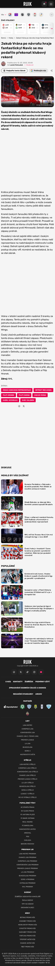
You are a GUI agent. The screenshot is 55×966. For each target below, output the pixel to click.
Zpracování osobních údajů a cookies (27, 688)
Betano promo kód (27, 917)
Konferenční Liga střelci (27, 772)
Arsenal (27, 833)
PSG (27, 836)
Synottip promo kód (27, 928)
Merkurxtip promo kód (27, 925)
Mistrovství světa (27, 754)
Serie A (27, 751)
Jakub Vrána (40, 395)
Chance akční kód (27, 943)
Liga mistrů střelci (27, 764)
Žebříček (29, 682)
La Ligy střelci (28, 783)
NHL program (27, 887)
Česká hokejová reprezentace (17, 390)
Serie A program (27, 879)
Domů (3, 38)
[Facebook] (14, 672)
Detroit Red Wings (43, 390)
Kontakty (17, 682)
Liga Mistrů (27, 725)
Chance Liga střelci (27, 775)
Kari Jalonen (28, 400)
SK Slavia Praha (27, 811)
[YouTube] (41, 672)
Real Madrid (27, 822)
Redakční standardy (23, 694)
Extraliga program (27, 883)
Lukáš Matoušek (15, 65)
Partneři (27, 701)
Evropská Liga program (27, 861)
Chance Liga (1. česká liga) (27, 736)
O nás (8, 682)
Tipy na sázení (27, 904)
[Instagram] (34, 672)
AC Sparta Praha (27, 807)
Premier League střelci (27, 779)
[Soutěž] (44, 4)
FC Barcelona (27, 825)
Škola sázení (27, 900)
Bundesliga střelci (27, 786)
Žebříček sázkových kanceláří (27, 897)
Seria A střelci (27, 790)
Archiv (38, 694)
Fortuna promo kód (27, 936)
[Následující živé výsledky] (50, 29)
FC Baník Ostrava (27, 818)
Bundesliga (27, 747)
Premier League (27, 740)
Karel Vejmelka (10, 400)
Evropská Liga (27, 729)
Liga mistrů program (27, 854)
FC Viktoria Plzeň (27, 814)
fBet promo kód (27, 947)
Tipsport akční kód (27, 939)
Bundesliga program (27, 876)
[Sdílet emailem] (28, 406)
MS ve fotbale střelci (27, 797)
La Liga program (27, 872)
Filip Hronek (8, 395)
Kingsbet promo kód (27, 921)
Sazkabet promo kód (27, 932)
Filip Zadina (24, 395)
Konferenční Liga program (27, 865)
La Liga (27, 743)
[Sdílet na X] (23, 406)
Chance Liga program (27, 857)
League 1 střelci (27, 794)
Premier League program (27, 868)
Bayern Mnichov (27, 844)
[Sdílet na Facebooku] (19, 406)
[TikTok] (27, 672)
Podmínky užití (42, 682)
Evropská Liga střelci (27, 768)
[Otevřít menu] (51, 14)
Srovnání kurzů (27, 908)
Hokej (11, 38)
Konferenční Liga (27, 732)
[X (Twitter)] (21, 672)
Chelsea (27, 840)
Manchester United (27, 829)
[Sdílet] (51, 70)
